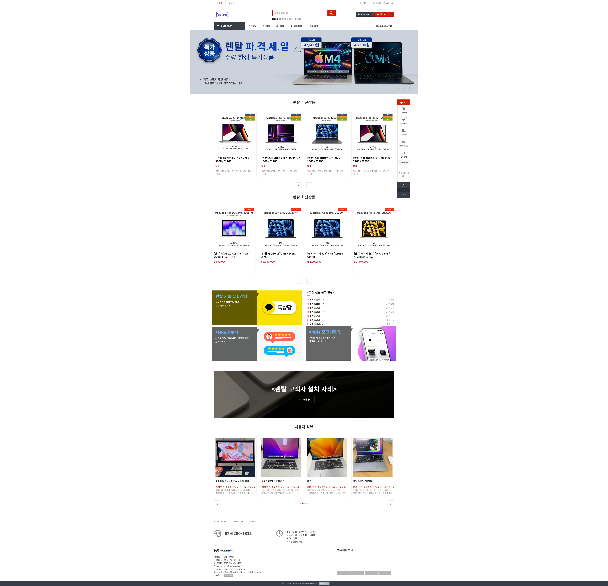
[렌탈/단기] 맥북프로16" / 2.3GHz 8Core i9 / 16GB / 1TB (240, 487)
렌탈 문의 (314, 26)
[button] (300, 503)
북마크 (231, 3)
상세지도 (228, 575)
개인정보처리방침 (238, 521)
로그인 (378, 3)
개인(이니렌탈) (296, 26)
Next (309, 185)
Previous (298, 185)
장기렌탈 (266, 26)
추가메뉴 (389, 3)
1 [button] (395, 87)
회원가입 (366, 3)
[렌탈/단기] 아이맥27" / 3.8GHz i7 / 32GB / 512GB (376, 487)
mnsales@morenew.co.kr (232, 566)
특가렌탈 (280, 26)
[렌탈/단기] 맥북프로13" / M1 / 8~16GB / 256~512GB (331, 487)
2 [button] (399, 87)
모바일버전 (324, 583)
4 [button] (409, 87)
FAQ (350, 573)
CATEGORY (226, 26)
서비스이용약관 (220, 521)
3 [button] (404, 87)
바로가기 (303, 399)
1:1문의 (378, 573)
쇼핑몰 (219, 3)
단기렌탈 (252, 26)
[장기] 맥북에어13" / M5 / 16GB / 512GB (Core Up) (372, 255)
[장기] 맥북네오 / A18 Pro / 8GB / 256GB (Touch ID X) (232, 255)
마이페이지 (253, 521)
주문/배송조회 (385, 26)
